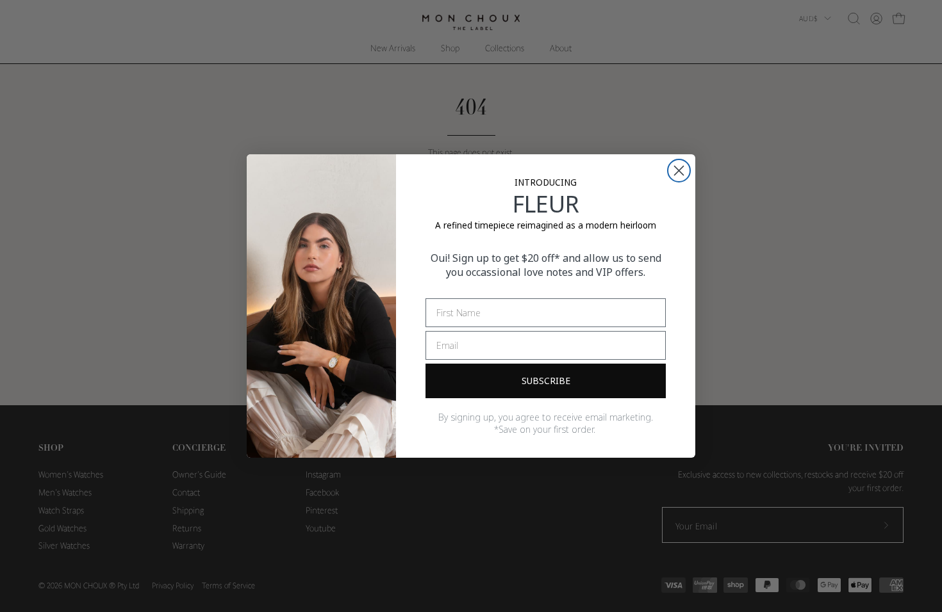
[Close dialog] (679, 170)
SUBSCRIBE (546, 380)
